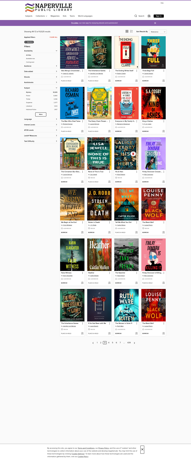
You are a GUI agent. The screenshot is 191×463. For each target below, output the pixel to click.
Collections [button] (41, 16)
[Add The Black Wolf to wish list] (163, 232)
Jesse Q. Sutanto (68, 73)
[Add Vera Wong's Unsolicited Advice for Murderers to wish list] (82, 81)
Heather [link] (91, 273)
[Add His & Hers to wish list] (136, 182)
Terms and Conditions (86, 448)
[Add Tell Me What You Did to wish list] (136, 232)
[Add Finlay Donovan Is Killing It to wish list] (163, 283)
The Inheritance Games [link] (96, 71)
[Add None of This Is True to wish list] (109, 182)
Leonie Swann (148, 73)
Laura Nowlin (94, 326)
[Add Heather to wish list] (109, 283)
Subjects (28, 16)
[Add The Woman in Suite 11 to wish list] (136, 333)
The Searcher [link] (120, 273)
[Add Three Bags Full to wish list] (163, 81)
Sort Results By (142, 32)
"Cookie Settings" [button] (78, 454)
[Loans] (149, 16)
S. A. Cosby (147, 124)
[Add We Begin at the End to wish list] (82, 232)
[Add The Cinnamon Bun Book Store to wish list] (82, 182)
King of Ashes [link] (147, 121)
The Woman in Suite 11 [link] (123, 323)
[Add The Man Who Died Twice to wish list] (82, 131)
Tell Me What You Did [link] (123, 222)
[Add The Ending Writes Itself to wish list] (136, 81)
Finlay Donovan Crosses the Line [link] (152, 172)
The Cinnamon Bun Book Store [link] (71, 172)
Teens (72, 16)
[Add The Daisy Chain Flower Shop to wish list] (109, 131)
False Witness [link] (66, 273)
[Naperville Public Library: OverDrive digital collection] (49, 7)
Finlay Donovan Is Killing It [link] (152, 273)
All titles (28, 55)
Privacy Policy (103, 448)
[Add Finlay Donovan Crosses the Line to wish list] (163, 182)
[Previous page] (93, 342)
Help (162, 3)
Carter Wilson (121, 225)
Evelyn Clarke (121, 73)
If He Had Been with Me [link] (97, 323)
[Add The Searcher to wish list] (136, 283)
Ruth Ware (120, 326)
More (40, 114)
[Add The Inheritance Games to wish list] (109, 81)
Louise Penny (148, 225)
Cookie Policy (83, 456)
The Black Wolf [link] (148, 222)
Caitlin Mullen (94, 276)
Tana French (121, 276)
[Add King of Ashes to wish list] (163, 131)
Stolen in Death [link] (94, 222)
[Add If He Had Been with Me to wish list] (109, 333)
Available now (30, 58)
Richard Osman (68, 124)
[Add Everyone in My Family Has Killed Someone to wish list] (136, 131)
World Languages (85, 16)
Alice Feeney (121, 174)
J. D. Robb (93, 225)
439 (129, 342)
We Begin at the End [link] (68, 222)
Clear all (53, 37)
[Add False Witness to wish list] (82, 283)
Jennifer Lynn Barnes (96, 73)
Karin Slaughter (68, 276)
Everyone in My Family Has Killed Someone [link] (125, 121)
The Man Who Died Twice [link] (70, 121)
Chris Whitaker (67, 225)
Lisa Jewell (93, 174)
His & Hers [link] (119, 172)
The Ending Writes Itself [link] (124, 71)
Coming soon (30, 62)
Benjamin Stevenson (123, 124)
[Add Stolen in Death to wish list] (109, 232)
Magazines (55, 16)
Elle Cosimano (148, 174)
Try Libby (74, 23)
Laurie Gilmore (94, 124)
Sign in (159, 16)
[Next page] (134, 342)
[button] (139, 16)
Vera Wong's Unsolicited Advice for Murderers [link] (71, 71)
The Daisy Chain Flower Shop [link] (98, 121)
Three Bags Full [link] (148, 71)
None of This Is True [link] (95, 172)
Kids (64, 16)
